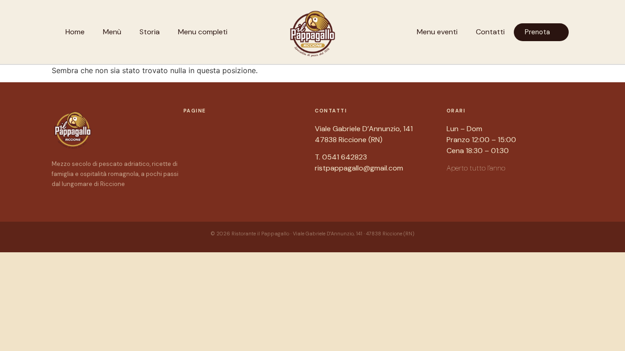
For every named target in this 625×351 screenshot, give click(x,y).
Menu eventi (437, 32)
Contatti (490, 32)
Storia (150, 32)
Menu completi (202, 32)
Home (75, 32)
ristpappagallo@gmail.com (359, 168)
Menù (112, 32)
